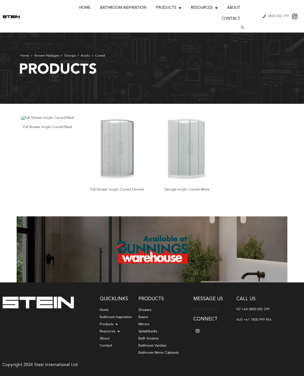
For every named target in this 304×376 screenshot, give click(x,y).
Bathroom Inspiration (123, 8)
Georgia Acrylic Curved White (186, 189)
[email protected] (206, 309)
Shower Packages (46, 55)
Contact (231, 19)
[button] (242, 27)
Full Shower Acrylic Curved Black (47, 127)
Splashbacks (147, 331)
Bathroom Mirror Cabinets (158, 352)
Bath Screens (148, 338)
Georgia (70, 55)
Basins (143, 317)
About (233, 8)
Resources (202, 8)
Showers (144, 310)
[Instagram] (295, 16)
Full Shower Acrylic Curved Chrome (117, 189)
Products (166, 8)
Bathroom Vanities (152, 345)
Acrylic (85, 55)
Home (84, 8)
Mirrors (143, 324)
